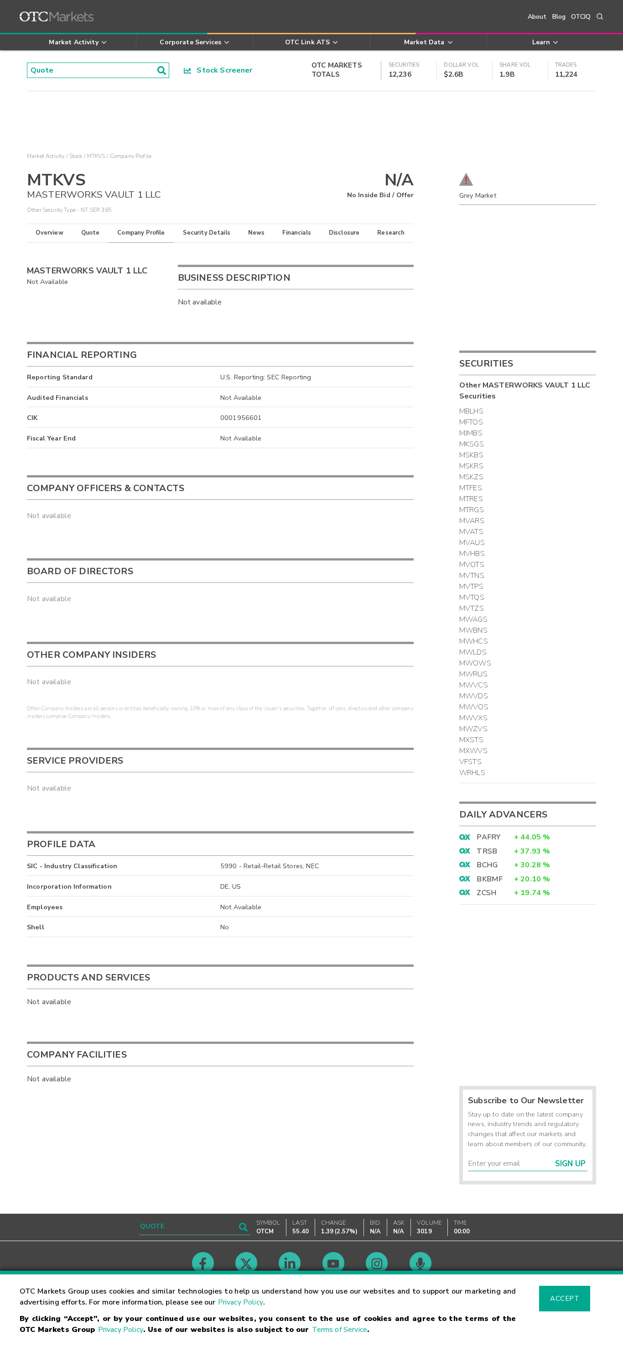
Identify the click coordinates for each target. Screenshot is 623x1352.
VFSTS (470, 762)
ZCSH (487, 893)
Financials (296, 233)
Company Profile (141, 233)
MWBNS (473, 630)
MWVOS (473, 707)
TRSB (487, 851)
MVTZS (471, 608)
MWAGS (473, 619)
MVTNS (471, 576)
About (537, 16)
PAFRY (488, 837)
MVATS (471, 532)
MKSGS (471, 444)
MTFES (470, 488)
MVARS (471, 521)
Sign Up (570, 1163)
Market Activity (45, 156)
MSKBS (471, 455)
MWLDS (473, 652)
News (256, 233)
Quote (90, 233)
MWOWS (475, 663)
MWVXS (473, 718)
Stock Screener (222, 70)
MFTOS (471, 422)
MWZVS (473, 729)
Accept (564, 1298)
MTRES (471, 499)
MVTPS (471, 587)
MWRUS (473, 674)
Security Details (206, 233)
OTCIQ (581, 16)
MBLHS (471, 411)
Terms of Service (339, 1330)
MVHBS (472, 554)
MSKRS (471, 466)
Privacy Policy (240, 1302)
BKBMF (490, 879)
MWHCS (473, 641)
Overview (49, 233)
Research (391, 233)
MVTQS (471, 597)
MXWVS (473, 751)
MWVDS (473, 696)
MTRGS (471, 510)
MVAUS (472, 543)
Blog (559, 16)
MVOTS (471, 565)
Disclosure (344, 233)
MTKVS (96, 156)
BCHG (487, 865)
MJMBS (471, 433)
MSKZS (471, 477)
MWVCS (473, 685)
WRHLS (472, 773)
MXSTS (471, 740)
